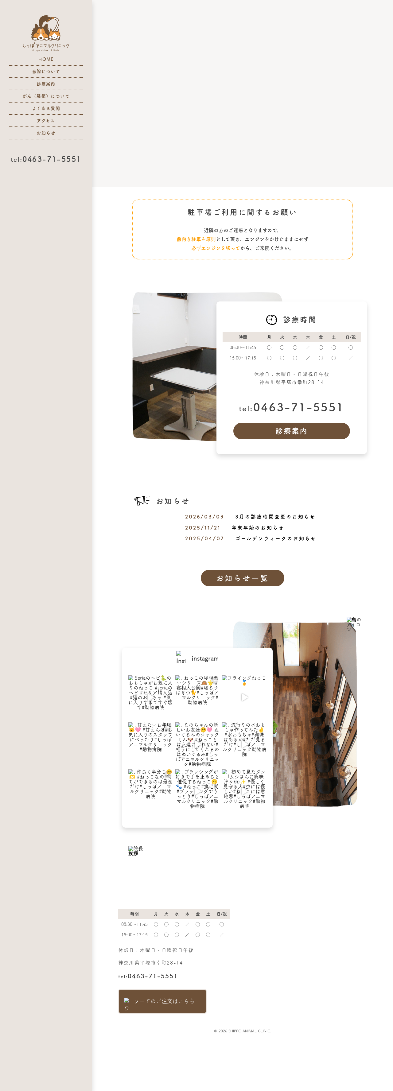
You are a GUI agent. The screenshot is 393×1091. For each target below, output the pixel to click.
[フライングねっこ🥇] (244, 697)
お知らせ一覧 (242, 578)
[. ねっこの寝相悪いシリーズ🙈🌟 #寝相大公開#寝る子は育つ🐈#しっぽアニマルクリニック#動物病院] (197, 697)
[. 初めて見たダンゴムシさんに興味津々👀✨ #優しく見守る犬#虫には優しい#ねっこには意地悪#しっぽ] (244, 791)
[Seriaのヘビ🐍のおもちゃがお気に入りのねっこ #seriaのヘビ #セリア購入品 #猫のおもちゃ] (150, 697)
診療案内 (46, 84)
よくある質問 (46, 108)
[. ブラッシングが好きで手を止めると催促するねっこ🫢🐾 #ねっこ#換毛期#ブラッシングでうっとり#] (197, 791)
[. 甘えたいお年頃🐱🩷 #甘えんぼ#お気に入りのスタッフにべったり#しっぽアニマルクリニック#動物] (150, 744)
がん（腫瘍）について (46, 96)
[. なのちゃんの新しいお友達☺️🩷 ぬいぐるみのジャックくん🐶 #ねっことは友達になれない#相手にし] (197, 744)
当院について (46, 71)
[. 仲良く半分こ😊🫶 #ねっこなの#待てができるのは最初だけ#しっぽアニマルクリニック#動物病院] (150, 791)
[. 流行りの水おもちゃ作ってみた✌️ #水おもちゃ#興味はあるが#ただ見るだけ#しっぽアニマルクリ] (244, 744)
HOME (46, 59)
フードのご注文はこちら (164, 1001)
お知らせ (46, 133)
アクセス (46, 120)
